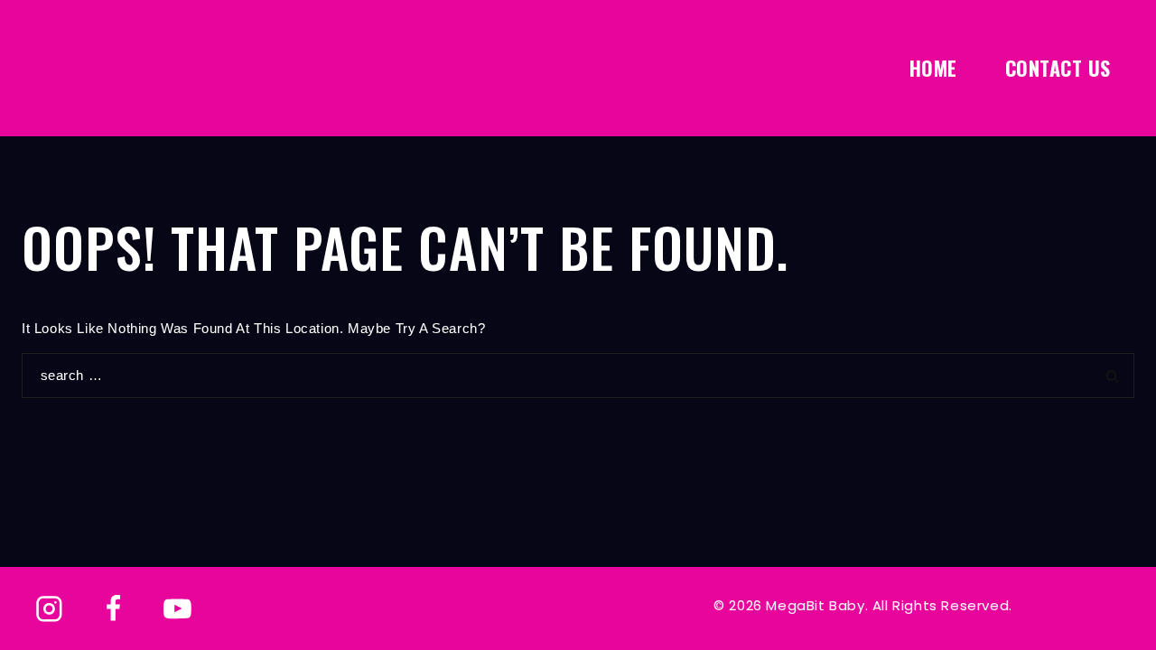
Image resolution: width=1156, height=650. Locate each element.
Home (933, 67)
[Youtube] (177, 609)
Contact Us (1058, 67)
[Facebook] (114, 609)
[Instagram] (50, 609)
